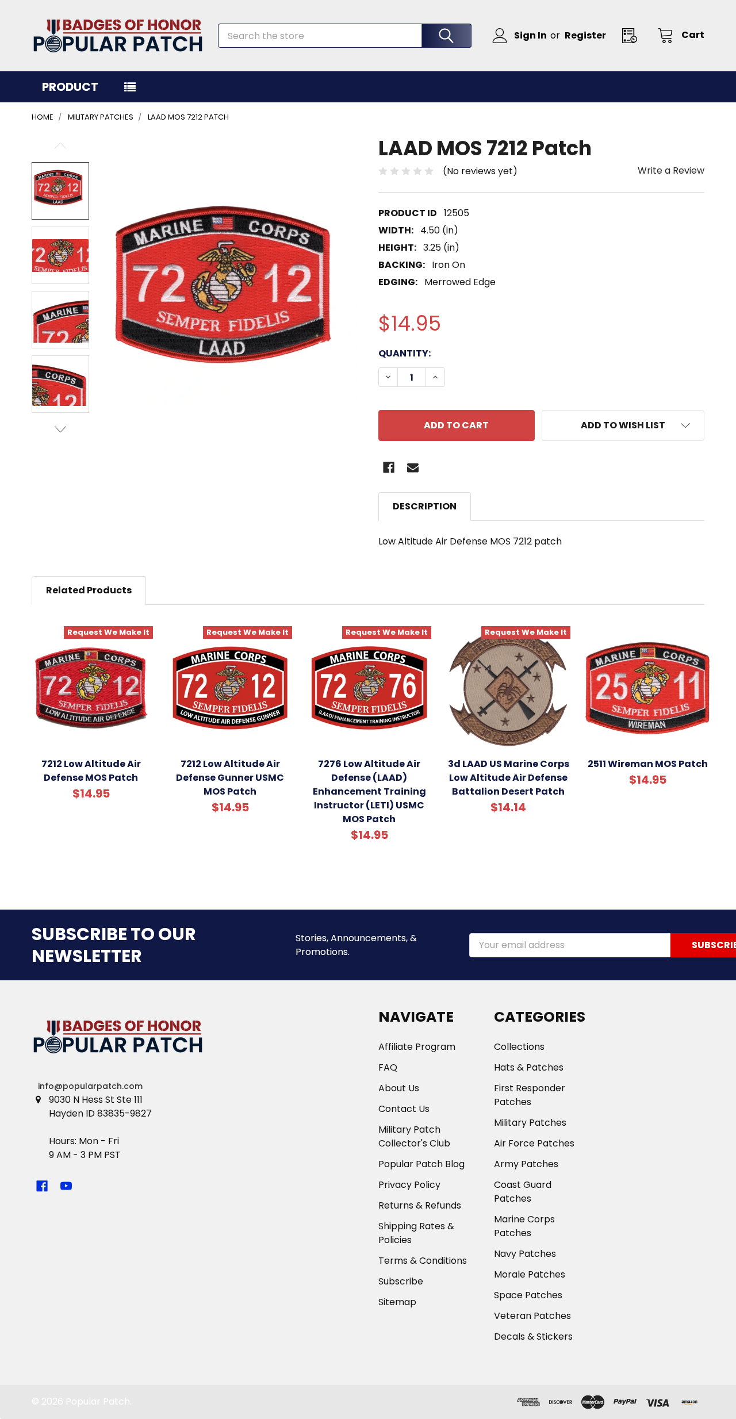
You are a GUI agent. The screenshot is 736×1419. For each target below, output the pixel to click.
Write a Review (671, 170)
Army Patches (526, 1164)
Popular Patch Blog (421, 1164)
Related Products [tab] (89, 590)
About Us (398, 1088)
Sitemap (397, 1302)
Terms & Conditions (422, 1260)
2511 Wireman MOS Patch (648, 763)
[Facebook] (388, 467)
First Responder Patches (529, 1095)
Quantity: (404, 353)
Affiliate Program (416, 1046)
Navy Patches (525, 1253)
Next (60, 429)
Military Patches (530, 1122)
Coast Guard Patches (522, 1191)
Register (585, 35)
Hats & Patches (529, 1067)
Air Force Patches (534, 1143)
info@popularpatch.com (90, 1086)
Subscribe (400, 1281)
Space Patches (528, 1295)
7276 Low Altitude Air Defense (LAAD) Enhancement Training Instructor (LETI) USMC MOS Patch (369, 791)
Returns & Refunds (419, 1205)
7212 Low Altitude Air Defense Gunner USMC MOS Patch (230, 777)
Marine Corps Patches (524, 1226)
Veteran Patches (532, 1315)
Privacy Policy (409, 1184)
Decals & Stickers (533, 1336)
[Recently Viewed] (633, 35)
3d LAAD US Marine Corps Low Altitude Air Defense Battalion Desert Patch (508, 777)
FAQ (387, 1067)
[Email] (412, 467)
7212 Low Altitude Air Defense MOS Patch (91, 770)
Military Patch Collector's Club (414, 1136)
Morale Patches (529, 1274)
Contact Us (404, 1108)
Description (425, 506)
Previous (60, 146)
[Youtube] (66, 1186)
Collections (519, 1046)
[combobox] (344, 36)
